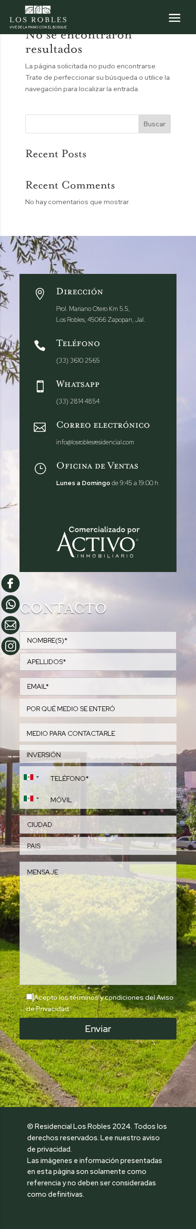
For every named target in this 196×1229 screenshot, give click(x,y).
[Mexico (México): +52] (31, 777)
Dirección (79, 293)
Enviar (98, 1029)
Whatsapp (77, 386)
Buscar (155, 124)
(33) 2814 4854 (77, 401)
